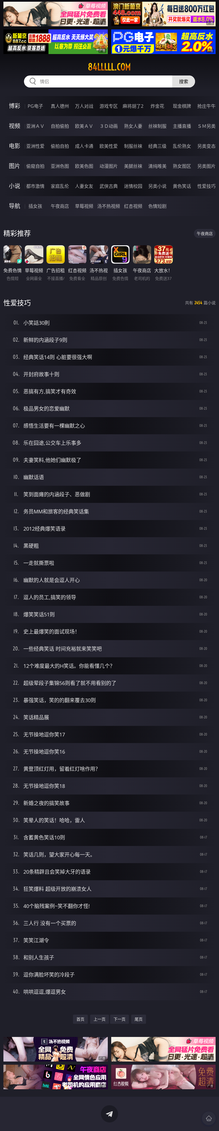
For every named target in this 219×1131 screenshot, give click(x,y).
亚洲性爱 (35, 146)
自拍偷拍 (60, 126)
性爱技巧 (206, 186)
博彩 (14, 106)
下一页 (119, 1019)
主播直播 (182, 126)
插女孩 (35, 206)
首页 (80, 1019)
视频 (14, 126)
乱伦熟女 (182, 146)
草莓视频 (84, 206)
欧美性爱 (109, 146)
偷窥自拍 (35, 166)
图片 (14, 166)
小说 (14, 186)
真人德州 (60, 106)
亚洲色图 (60, 166)
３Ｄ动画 (109, 126)
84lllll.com (109, 67)
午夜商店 (60, 206)
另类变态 (206, 146)
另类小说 (157, 186)
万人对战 (84, 106)
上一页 (100, 1019)
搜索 (183, 81)
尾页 (139, 1019)
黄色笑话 (182, 186)
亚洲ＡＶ (35, 126)
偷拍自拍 (60, 146)
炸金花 (157, 106)
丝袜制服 (157, 126)
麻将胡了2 (133, 106)
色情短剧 (157, 206)
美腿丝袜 (133, 166)
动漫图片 (109, 166)
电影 (14, 146)
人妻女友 (84, 186)
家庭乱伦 (60, 186)
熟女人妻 (133, 126)
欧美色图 (84, 166)
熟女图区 (182, 166)
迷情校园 (133, 186)
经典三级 (157, 146)
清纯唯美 (157, 166)
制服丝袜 (133, 146)
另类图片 (206, 166)
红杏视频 (133, 206)
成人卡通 (84, 146)
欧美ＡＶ (84, 126)
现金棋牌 (182, 106)
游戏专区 (109, 106)
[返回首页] (209, 1118)
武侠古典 (109, 186)
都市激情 (35, 186)
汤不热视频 (108, 206)
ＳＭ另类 (206, 126)
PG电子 (35, 106)
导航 (14, 206)
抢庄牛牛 (206, 106)
